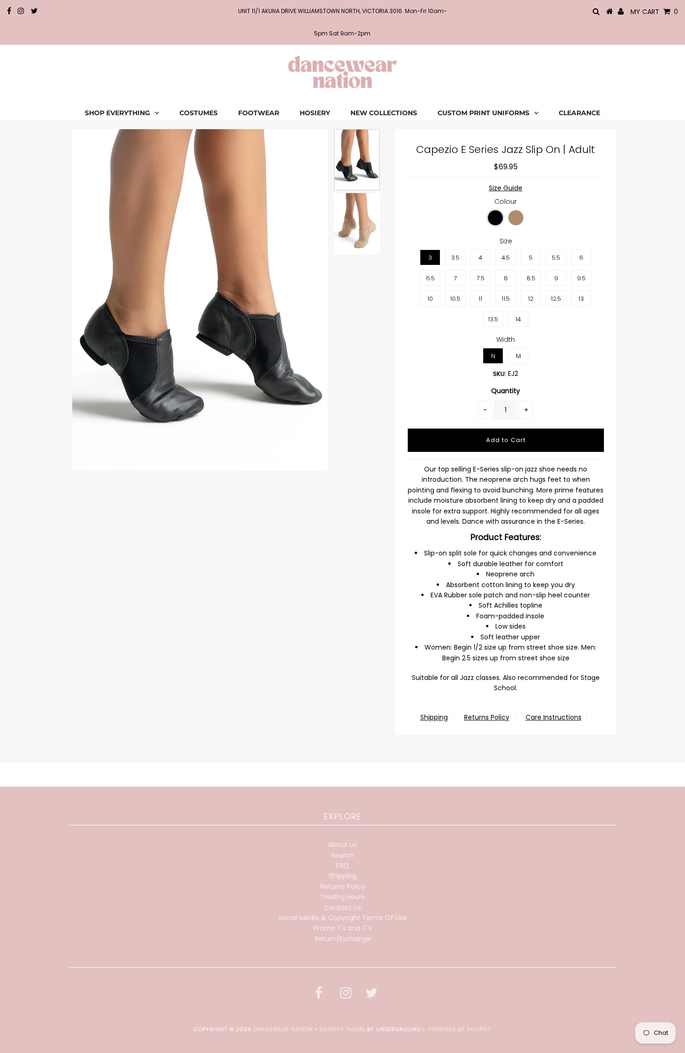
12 (531, 298)
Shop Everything (117, 113)
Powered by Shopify (460, 1029)
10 (430, 298)
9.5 (581, 278)
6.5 (430, 278)
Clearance (579, 113)
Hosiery (315, 113)
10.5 (455, 298)
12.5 (556, 298)
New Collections (383, 113)
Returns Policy (486, 717)
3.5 (455, 257)
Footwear (258, 113)
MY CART (654, 11)
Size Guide (505, 188)
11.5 (505, 298)
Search (342, 855)
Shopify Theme (342, 1029)
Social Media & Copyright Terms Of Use (343, 917)
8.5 (531, 278)
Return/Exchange (343, 938)
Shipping (434, 717)
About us (342, 844)
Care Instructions (554, 717)
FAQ (342, 865)
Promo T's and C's (343, 928)
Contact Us (342, 907)
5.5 (556, 257)
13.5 (493, 319)
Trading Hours (342, 896)
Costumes (198, 113)
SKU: (499, 373)
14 (518, 319)
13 (581, 298)
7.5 (481, 278)
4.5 (505, 257)
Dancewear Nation (283, 1029)
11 (480, 298)
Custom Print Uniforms (483, 113)
